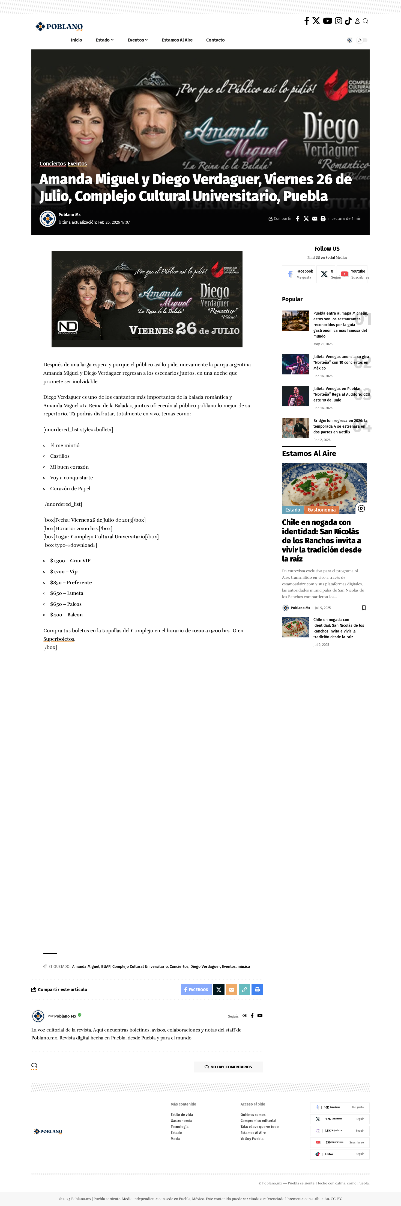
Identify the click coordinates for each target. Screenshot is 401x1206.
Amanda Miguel (85, 966)
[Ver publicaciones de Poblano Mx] (48, 219)
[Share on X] (306, 218)
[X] (316, 21)
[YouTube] (328, 21)
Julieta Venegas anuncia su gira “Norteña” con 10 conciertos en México (341, 362)
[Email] (314, 218)
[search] (365, 21)
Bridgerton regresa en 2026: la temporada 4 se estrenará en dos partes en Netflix (340, 426)
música (244, 966)
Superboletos (58, 639)
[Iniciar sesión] (357, 21)
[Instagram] (338, 21)
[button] (323, 218)
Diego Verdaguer (205, 966)
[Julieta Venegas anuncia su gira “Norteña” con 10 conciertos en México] (295, 364)
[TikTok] (348, 21)
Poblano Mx (70, 214)
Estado (292, 510)
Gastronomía (322, 510)
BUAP (105, 966)
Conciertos (53, 164)
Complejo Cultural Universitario (108, 537)
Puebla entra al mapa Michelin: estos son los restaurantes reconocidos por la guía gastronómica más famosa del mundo (340, 325)
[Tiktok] (340, 1154)
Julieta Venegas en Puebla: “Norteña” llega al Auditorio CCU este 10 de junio (341, 394)
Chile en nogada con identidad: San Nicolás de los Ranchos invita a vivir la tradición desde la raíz (322, 540)
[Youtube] (352, 274)
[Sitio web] (245, 1016)
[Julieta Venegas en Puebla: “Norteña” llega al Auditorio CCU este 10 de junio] (295, 396)
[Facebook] (307, 21)
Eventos (77, 164)
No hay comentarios (231, 1067)
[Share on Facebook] (297, 218)
